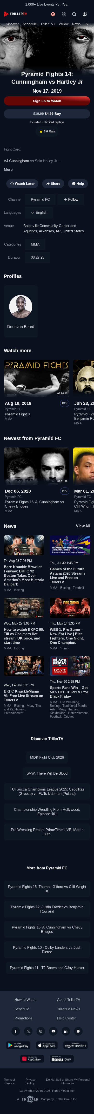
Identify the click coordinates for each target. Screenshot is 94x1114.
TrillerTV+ (47, 24)
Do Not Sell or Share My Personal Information (68, 1081)
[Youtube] (53, 1031)
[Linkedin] (65, 1031)
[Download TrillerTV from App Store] (47, 1045)
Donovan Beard (20, 327)
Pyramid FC (40, 199)
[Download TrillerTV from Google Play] (18, 1045)
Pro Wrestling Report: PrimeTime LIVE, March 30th (47, 832)
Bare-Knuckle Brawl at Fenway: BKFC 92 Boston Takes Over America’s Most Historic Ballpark (24, 575)
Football (78, 588)
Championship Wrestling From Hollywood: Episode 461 (47, 811)
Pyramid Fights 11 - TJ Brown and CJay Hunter (47, 968)
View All (83, 526)
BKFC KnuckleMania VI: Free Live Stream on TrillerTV (23, 695)
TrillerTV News (68, 1009)
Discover (12, 24)
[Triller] (78, 1031)
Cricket (69, 716)
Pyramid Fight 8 (17, 414)
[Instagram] (40, 1031)
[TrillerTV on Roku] (62, 1059)
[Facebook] (15, 1031)
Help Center (66, 1018)
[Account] (85, 14)
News (76, 24)
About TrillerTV (68, 999)
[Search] (74, 14)
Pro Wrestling (69, 702)
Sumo (64, 648)
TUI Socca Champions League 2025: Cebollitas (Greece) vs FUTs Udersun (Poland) (47, 791)
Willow (63, 24)
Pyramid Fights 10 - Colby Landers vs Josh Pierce (47, 949)
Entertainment (13, 713)
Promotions (23, 1018)
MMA (35, 244)
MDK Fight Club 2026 (47, 757)
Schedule (30, 24)
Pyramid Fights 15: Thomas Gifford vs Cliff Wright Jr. (47, 889)
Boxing (19, 590)
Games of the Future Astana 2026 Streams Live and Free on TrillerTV (67, 575)
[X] (28, 1031)
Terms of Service (9, 1081)
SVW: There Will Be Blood (47, 773)
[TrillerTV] (15, 14)
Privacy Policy (30, 1081)
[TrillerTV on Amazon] (75, 1045)
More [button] (8, 169)
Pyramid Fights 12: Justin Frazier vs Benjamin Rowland (47, 909)
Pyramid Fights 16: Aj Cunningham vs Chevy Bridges (47, 929)
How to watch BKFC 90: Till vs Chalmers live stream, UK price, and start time (24, 636)
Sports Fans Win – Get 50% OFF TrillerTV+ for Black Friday (69, 692)
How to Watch (25, 999)
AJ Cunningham (16, 161)
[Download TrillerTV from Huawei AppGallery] (32, 1059)
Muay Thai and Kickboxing (22, 707)
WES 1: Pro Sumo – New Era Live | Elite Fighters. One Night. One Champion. (67, 636)
